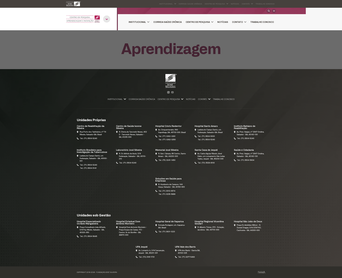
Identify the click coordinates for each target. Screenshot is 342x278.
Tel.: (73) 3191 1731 (147, 257)
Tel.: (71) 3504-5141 (88, 168)
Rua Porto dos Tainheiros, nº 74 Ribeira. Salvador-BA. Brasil (93, 133)
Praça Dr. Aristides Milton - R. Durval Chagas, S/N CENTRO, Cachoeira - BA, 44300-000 (249, 227)
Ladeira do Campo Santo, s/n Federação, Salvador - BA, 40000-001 (93, 158)
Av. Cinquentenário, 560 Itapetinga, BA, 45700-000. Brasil (172, 131)
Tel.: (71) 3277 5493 (186, 257)
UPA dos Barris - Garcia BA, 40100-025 (189, 252)
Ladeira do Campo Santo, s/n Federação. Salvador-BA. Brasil (210, 131)
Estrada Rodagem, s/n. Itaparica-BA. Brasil (171, 226)
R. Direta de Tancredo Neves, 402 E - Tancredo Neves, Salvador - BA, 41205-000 (133, 134)
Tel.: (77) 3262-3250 (167, 140)
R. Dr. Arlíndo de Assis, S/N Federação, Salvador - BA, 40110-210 (132, 156)
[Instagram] (168, 92)
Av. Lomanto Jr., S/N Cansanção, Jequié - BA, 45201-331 (152, 252)
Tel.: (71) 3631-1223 (167, 232)
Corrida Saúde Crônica (190, 4)
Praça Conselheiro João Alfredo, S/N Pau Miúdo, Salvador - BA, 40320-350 (93, 230)
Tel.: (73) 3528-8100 (206, 163)
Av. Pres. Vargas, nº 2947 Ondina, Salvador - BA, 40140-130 (250, 133)
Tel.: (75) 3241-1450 (167, 160)
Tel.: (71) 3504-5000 (206, 136)
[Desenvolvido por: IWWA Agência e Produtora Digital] (261, 272)
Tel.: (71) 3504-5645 (88, 236)
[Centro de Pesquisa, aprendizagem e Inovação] (83, 19)
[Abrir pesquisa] (269, 11)
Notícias (235, 4)
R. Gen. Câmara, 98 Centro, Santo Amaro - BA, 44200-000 (172, 155)
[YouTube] (274, 11)
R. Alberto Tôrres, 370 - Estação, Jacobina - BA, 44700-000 (210, 229)
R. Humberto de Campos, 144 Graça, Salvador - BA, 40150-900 (171, 186)
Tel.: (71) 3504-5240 (88, 138)
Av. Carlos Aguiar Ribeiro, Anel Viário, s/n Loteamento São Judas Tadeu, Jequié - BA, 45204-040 (211, 156)
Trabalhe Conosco (265, 4)
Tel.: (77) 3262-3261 (167, 136)
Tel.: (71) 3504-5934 (245, 160)
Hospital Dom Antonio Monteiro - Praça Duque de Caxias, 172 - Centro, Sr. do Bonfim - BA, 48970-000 (133, 231)
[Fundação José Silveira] (73, 4)
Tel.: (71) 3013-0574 (167, 191)
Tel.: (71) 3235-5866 (167, 194)
